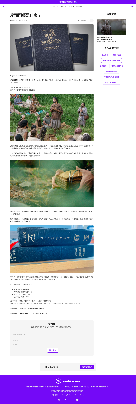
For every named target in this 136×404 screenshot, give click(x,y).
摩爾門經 (32, 153)
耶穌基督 (15, 80)
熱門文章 (55, 6)
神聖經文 (12, 20)
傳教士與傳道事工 (111, 82)
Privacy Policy (66, 395)
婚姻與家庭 (117, 55)
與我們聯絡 (55, 395)
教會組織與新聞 (117, 66)
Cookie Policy (79, 395)
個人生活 (63, 6)
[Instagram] (58, 400)
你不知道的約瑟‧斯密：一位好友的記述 (104, 38)
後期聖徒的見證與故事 (111, 60)
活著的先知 (100, 41)
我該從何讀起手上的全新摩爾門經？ (32, 313)
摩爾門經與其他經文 (111, 77)
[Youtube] (77, 400)
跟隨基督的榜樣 (111, 71)
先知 (62, 146)
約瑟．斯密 (29, 219)
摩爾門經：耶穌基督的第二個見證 (31, 308)
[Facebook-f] (71, 400)
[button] (3, 6)
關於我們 (79, 6)
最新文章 (71, 6)
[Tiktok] (65, 400)
